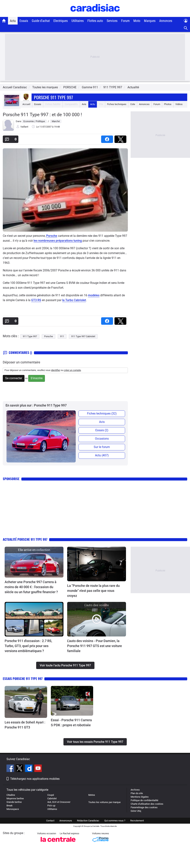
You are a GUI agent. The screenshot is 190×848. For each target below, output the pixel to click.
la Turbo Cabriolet (74, 300)
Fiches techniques (116, 104)
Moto (136, 21)
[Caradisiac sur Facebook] (10, 769)
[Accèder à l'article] (34, 562)
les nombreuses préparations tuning (58, 240)
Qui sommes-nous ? (114, 820)
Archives (135, 789)
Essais (23, 21)
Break (9, 805)
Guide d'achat (41, 21)
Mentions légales (140, 796)
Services (112, 21)
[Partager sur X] (121, 138)
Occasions (102, 438)
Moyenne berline (15, 798)
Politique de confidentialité (144, 800)
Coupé (50, 795)
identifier (55, 370)
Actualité (133, 87)
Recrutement (137, 820)
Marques (149, 21)
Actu (13, 21)
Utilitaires (77, 21)
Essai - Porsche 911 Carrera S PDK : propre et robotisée (71, 722)
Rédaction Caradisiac (88, 820)
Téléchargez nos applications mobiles (35, 779)
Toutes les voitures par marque (104, 802)
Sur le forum (102, 447)
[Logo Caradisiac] (95, 15)
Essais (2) (101, 430)
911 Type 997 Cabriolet (83, 336)
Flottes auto (95, 21)
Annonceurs (65, 820)
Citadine (10, 795)
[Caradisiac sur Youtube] (38, 769)
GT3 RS (36, 300)
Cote (132, 104)
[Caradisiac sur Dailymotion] (29, 769)
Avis (84, 104)
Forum (125, 21)
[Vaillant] (8, 130)
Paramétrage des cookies (144, 807)
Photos (167, 104)
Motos (91, 795)
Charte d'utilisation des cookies (147, 803)
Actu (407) (102, 455)
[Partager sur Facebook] (107, 138)
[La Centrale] (58, 842)
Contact (50, 820)
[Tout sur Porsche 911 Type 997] (11, 105)
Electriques (60, 21)
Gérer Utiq (136, 811)
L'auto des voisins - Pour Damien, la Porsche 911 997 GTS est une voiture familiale (94, 646)
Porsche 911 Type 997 (53, 97)
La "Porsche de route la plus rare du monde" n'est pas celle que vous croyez (93, 591)
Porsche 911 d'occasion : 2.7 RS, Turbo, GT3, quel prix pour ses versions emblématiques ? (28, 646)
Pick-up (51, 805)
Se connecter (13, 378)
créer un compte (72, 370)
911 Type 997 (30, 336)
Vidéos (179, 104)
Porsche (51, 236)
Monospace (12, 809)
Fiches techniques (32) (102, 413)
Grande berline (14, 802)
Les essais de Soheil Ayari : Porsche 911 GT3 (25, 724)
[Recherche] (186, 28)
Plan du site (137, 793)
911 (62, 336)
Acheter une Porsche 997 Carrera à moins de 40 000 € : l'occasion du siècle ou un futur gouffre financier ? (31, 587)
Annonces (165, 21)
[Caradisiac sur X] (20, 769)
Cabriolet (52, 798)
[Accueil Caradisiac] (4, 20)
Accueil (26, 104)
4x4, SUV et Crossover (58, 802)
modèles (93, 295)
